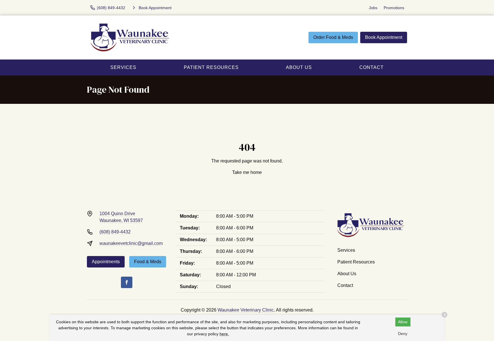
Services (123, 67)
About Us (299, 67)
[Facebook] (126, 282)
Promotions (394, 7)
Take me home (247, 172)
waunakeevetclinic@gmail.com (131, 243)
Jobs (373, 7)
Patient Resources (211, 67)
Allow (402, 322)
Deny (402, 333)
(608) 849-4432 (115, 231)
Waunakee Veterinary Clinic (246, 310)
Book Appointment (383, 37)
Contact (371, 67)
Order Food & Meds (333, 37)
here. (224, 334)
